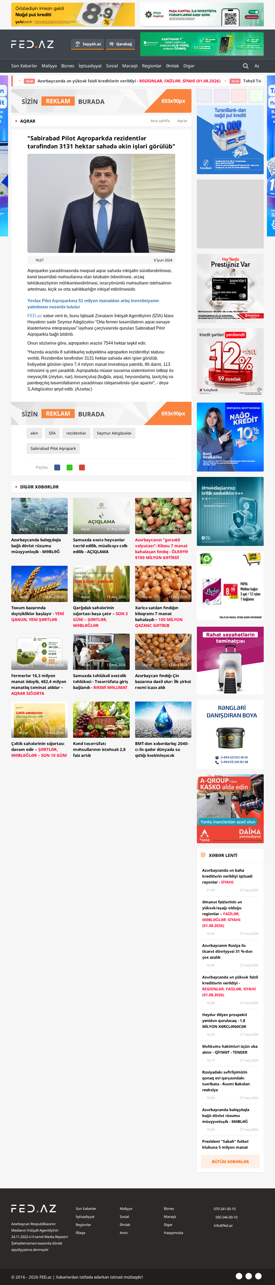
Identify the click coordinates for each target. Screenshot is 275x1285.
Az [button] (257, 66)
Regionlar (152, 66)
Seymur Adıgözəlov (114, 433)
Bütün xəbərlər (230, 1161)
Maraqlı (130, 66)
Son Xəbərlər (24, 66)
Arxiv (124, 1232)
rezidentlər (76, 433)
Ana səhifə (160, 120)
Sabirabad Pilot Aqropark (53, 448)
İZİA (52, 433)
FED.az (34, 315)
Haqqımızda (173, 1232)
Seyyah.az (92, 43)
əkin (34, 433)
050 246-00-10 (226, 1217)
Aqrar (182, 120)
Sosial (112, 66)
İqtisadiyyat (90, 66)
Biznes (67, 66)
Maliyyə (49, 66)
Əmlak (172, 66)
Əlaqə (80, 1232)
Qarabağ (124, 43)
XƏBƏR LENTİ (223, 855)
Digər (189, 66)
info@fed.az (223, 1225)
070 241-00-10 (225, 1208)
